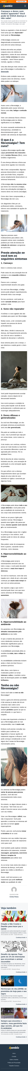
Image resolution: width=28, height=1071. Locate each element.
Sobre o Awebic (14, 1059)
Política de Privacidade (14, 1062)
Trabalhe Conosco (14, 1065)
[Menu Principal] (25, 6)
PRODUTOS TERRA (21, 1)
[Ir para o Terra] (5, 1)
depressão (5, 71)
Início (14, 1053)
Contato (14, 1056)
